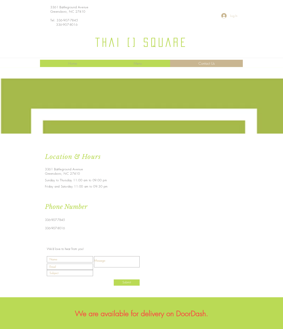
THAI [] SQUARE (141, 42)
